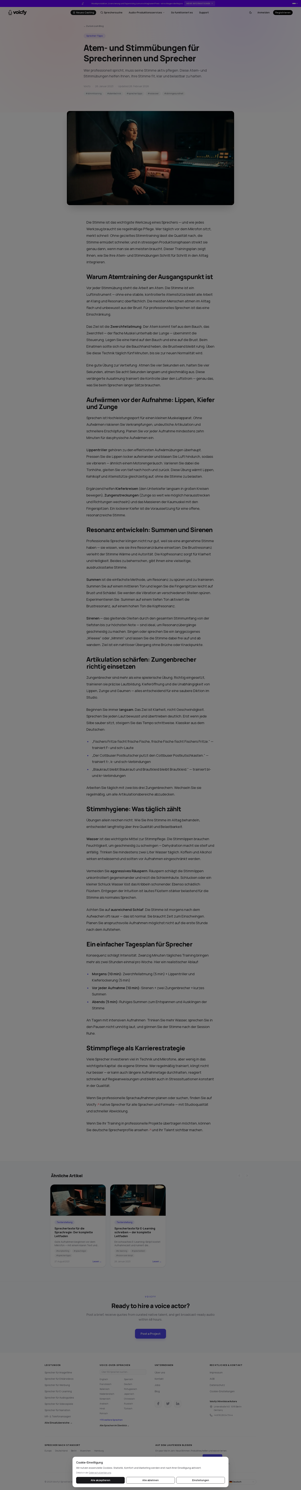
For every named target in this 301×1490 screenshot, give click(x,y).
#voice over (153, 93)
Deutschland (61, 1450)
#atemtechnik (114, 93)
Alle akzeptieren (100, 1480)
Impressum (216, 1372)
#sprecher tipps (134, 93)
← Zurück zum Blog (94, 26)
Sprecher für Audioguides (59, 1397)
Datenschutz (217, 1385)
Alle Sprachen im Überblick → (114, 1425)
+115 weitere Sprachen (111, 1420)
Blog (157, 1391)
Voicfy (91, 1104)
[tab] (294, 3)
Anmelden (263, 12)
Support (204, 12)
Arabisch (104, 1403)
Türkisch (128, 1408)
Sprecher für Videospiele (59, 1403)
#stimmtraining (94, 93)
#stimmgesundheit (173, 93)
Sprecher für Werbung (57, 1385)
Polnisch (104, 1413)
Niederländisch (107, 1393)
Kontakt (159, 1378)
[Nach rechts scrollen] (247, 1175)
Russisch (128, 1403)
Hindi (102, 1408)
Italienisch (105, 1389)
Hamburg (99, 1450)
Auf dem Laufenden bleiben (173, 1445)
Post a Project (150, 1334)
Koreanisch (105, 1398)
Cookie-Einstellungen (222, 1391)
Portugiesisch (130, 1389)
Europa (48, 1450)
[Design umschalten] (250, 12)
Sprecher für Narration (57, 1410)
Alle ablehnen (150, 1480)
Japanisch (129, 1393)
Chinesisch (129, 1398)
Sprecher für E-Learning (58, 1391)
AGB (212, 1378)
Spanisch (128, 1379)
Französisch (105, 1384)
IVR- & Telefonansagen (58, 1416)
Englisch (104, 1379)
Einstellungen (200, 1480)
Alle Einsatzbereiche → (58, 1422)
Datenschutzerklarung (100, 1472)
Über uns (160, 1372)
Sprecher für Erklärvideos (59, 1378)
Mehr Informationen (198, 3)
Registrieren (283, 12)
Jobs (157, 1385)
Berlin (74, 1450)
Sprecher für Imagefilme (58, 1372)
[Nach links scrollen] (239, 1175)
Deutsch (128, 1384)
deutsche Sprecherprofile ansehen (120, 1130)
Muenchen (85, 1450)
